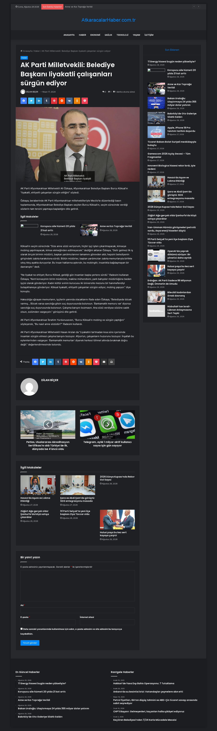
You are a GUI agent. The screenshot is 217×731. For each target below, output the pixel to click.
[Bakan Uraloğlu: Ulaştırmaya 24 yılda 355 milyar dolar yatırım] (156, 103)
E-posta (25, 617)
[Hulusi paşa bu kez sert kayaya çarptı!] (117, 519)
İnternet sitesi (87, 617)
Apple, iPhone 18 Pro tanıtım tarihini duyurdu (181, 129)
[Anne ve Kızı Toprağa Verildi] (89, 230)
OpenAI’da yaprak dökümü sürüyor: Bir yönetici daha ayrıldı (179, 254)
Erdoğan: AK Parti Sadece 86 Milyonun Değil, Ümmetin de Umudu (169, 282)
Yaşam (136, 35)
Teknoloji (122, 35)
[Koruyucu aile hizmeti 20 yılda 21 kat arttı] (29, 230)
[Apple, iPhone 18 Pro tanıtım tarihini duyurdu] (156, 132)
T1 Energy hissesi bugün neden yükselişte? (172, 61)
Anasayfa (69, 35)
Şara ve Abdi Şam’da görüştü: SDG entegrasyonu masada (77, 499)
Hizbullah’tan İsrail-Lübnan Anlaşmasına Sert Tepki (179, 310)
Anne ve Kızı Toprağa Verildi (78, 6)
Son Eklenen (172, 49)
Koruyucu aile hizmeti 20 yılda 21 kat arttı (181, 72)
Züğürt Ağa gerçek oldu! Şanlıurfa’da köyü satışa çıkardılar (34, 514)
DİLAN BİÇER (32, 92)
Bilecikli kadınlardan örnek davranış (179, 294)
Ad (22, 605)
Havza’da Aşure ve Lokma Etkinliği (35, 499)
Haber (82, 35)
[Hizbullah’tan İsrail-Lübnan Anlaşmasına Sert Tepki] (156, 311)
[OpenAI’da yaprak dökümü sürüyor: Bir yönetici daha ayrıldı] (156, 255)
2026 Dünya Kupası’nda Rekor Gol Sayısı (117, 478)
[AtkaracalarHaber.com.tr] (108, 20)
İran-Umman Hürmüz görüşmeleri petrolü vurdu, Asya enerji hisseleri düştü (172, 229)
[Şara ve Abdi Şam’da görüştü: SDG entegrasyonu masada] (77, 485)
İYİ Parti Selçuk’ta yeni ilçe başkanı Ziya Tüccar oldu (75, 513)
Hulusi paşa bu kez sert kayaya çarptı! (113, 534)
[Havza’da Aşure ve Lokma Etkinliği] (37, 485)
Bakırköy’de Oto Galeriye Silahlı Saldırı (182, 115)
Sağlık (108, 35)
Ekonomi (95, 35)
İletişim (149, 35)
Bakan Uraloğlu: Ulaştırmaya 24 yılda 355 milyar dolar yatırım (181, 102)
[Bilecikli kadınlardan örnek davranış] (156, 297)
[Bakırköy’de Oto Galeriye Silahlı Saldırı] (156, 118)
